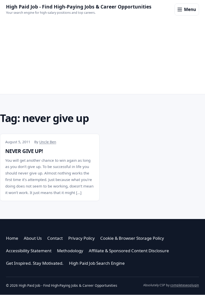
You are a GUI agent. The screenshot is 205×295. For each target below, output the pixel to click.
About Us (33, 238)
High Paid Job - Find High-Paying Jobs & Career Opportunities (79, 6)
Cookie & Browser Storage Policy (132, 238)
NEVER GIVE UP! (24, 151)
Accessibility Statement (29, 251)
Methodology (70, 251)
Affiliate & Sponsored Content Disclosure (129, 251)
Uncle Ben (47, 142)
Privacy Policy (81, 238)
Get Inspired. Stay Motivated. (35, 263)
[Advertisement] (102, 57)
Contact (55, 238)
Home (12, 238)
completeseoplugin (184, 285)
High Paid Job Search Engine (97, 263)
